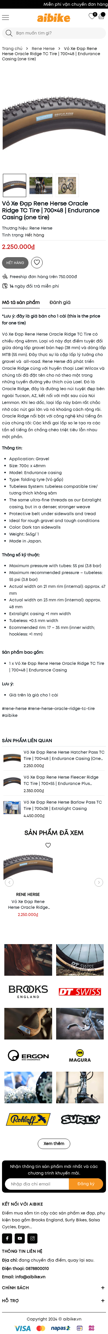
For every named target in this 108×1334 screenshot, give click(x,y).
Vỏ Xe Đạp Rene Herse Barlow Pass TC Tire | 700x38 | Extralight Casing (63, 805)
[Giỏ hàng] (101, 16)
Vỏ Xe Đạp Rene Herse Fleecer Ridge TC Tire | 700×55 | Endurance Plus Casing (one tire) (61, 780)
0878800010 (37, 1268)
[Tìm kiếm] (9, 33)
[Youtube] (20, 1238)
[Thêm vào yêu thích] (37, 262)
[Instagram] (32, 1238)
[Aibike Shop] (54, 18)
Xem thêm (54, 1143)
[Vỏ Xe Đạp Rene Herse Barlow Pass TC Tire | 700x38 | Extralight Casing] (12, 807)
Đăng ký (85, 1184)
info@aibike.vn (30, 1277)
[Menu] (5, 17)
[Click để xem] (54, 119)
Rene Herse (40, 228)
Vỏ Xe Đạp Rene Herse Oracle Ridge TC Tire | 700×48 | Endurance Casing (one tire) (28, 904)
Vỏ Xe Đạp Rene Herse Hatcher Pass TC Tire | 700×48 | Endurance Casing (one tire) (64, 755)
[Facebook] (7, 1238)
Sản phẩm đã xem (54, 832)
